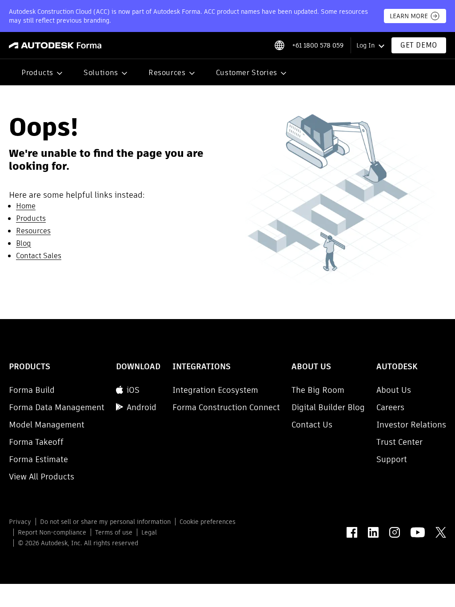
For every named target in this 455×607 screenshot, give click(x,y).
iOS (133, 389)
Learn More (409, 16)
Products (37, 73)
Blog (23, 243)
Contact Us (311, 424)
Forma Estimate (38, 459)
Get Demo (418, 45)
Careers (390, 407)
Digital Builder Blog (328, 407)
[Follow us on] (352, 532)
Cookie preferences (207, 521)
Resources (167, 73)
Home (26, 206)
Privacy (20, 521)
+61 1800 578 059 (317, 45)
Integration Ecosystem (215, 389)
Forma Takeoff (36, 441)
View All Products (41, 476)
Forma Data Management (56, 407)
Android (141, 407)
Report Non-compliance (52, 532)
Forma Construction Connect (226, 407)
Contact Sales (38, 256)
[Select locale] (279, 45)
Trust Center (399, 441)
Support (391, 459)
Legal (149, 532)
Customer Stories (246, 73)
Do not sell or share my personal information (105, 521)
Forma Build (32, 389)
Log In (365, 45)
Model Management (46, 424)
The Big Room (317, 389)
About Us (393, 389)
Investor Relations (411, 424)
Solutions (101, 73)
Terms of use (113, 532)
